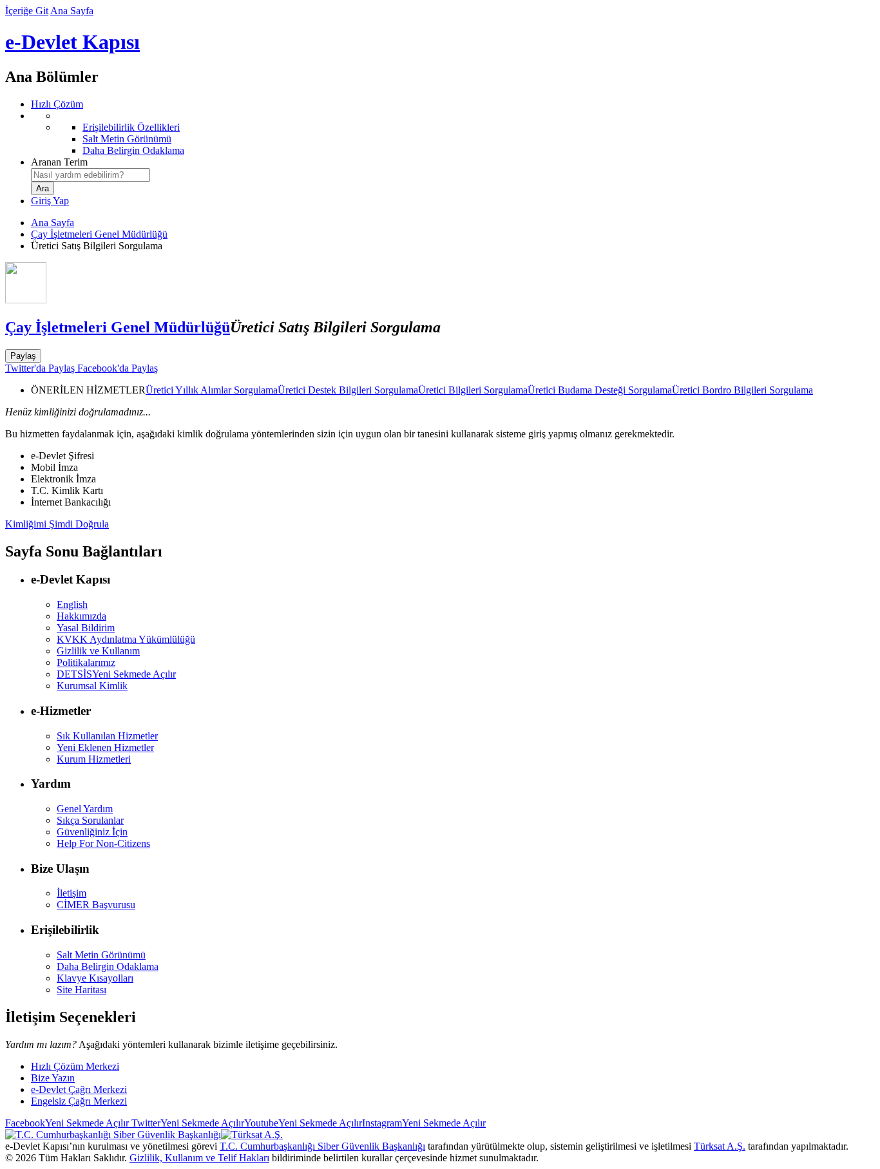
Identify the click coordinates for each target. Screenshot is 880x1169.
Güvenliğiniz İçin (92, 831)
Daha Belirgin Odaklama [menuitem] (133, 150)
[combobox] (90, 175)
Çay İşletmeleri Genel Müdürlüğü (99, 234)
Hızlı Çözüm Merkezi (75, 1066)
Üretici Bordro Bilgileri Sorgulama (742, 390)
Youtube (303, 1122)
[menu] (453, 133)
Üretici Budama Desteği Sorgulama (600, 390)
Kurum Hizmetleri (94, 759)
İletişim (71, 893)
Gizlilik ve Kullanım (98, 650)
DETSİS (116, 674)
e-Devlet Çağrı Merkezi (79, 1089)
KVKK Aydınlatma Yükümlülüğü (126, 639)
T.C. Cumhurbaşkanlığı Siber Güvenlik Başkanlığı (322, 1146)
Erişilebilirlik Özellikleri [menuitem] (131, 127)
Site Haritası (81, 989)
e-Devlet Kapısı (72, 41)
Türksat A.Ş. (719, 1146)
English (72, 604)
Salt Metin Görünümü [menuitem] (126, 138)
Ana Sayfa (71, 10)
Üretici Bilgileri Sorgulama (473, 390)
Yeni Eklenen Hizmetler (105, 747)
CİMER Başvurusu (96, 904)
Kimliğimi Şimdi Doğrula (57, 523)
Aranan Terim (59, 162)
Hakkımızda (81, 616)
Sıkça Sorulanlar (90, 820)
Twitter (186, 1122)
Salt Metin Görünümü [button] (101, 954)
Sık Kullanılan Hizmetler (107, 735)
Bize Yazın (53, 1077)
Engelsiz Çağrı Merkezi (79, 1101)
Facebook (67, 1122)
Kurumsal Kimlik (92, 685)
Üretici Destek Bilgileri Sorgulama (348, 390)
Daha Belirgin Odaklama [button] (107, 966)
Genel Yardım (85, 808)
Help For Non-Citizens (103, 843)
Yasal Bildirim (86, 627)
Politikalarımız (86, 662)
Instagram (424, 1122)
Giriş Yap (50, 200)
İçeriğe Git (26, 10)
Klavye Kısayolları (95, 978)
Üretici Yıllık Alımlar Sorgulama (212, 390)
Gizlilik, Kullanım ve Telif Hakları (199, 1157)
